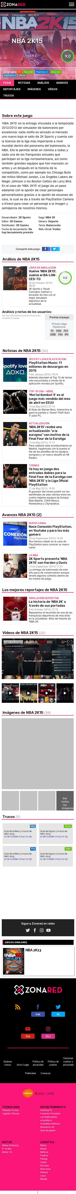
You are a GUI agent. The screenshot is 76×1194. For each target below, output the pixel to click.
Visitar (56, 229)
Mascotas (45, 1168)
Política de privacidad (38, 1063)
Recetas (44, 1165)
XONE (53, 334)
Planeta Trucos (10, 1110)
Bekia (43, 1145)
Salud (43, 1162)
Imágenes (34, 89)
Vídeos (52, 89)
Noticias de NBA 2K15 (25, 350)
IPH (66, 334)
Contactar (46, 1073)
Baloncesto (53, 225)
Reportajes (12, 89)
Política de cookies (53, 1063)
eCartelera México (50, 1123)
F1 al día (6, 1148)
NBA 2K (50, 217)
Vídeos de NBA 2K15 (23, 632)
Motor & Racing (10, 1145)
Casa (43, 1175)
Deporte (53, 221)
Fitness (44, 1172)
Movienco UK (47, 1127)
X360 (58, 330)
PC (52, 330)
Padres (44, 1155)
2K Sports (25, 217)
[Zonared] (13, 4)
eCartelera (46, 1120)
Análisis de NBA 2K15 (21, 259)
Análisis (43, 82)
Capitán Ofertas (10, 1113)
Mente (43, 1179)
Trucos (8, 95)
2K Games (16, 221)
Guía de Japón (47, 1130)
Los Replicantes (48, 1116)
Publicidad (30, 1073)
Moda (43, 1148)
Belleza (44, 1152)
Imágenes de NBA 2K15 (26, 712)
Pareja (43, 1158)
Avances (62, 82)
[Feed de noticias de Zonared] (18, 1010)
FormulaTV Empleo (50, 1113)
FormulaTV (46, 1110)
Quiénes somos (8, 1063)
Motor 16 (7, 1152)
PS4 (60, 334)
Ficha (7, 82)
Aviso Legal (23, 1064)
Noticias (24, 82)
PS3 (66, 330)
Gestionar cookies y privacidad (68, 1061)
